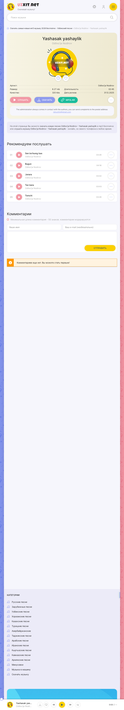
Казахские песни (20, 621)
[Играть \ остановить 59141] (19, 155)
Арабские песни (20, 640)
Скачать (47, 100)
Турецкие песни (20, 626)
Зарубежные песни (22, 606)
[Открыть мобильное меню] (113, 7)
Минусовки (17, 664)
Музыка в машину (21, 669)
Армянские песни (21, 660)
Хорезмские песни (21, 616)
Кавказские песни (21, 655)
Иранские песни (20, 645)
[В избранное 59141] (66, 78)
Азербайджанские (21, 631)
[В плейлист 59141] (111, 100)
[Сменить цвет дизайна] (94, 7)
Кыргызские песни (21, 650)
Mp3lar (70, 100)
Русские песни (19, 602)
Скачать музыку (20, 674)
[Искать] (111, 17)
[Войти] (103, 7)
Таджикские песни (21, 635)
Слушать (23, 100)
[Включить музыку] (62, 705)
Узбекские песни (20, 611)
